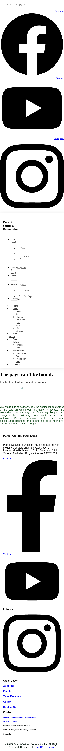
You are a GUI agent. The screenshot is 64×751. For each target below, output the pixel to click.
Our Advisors (19, 329)
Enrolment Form (21, 354)
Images (20, 345)
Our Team (18, 324)
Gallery (16, 342)
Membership (18, 350)
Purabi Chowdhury (20, 318)
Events (7, 691)
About (15, 308)
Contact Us (9, 707)
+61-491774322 (10, 721)
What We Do (13, 335)
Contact (16, 364)
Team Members (12, 696)
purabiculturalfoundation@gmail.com (19, 717)
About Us (19, 312)
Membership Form (22, 360)
